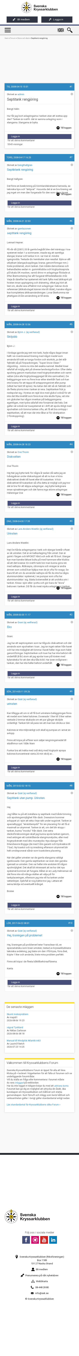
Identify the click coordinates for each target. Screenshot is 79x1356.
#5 (71, 324)
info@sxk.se (42, 1293)
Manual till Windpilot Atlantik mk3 (24, 1040)
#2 (71, 614)
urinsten (12, 704)
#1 (71, 86)
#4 (71, 444)
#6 (71, 221)
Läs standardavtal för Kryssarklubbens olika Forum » (33, 1104)
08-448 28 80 (42, 1287)
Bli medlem (23, 19)
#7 (71, 157)
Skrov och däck (23, 38)
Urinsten (12, 533)
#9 (71, 691)
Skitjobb (12, 336)
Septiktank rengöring (20, 169)
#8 (71, 785)
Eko (9, 627)
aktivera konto (61, 1086)
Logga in (58, 19)
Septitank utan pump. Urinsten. (26, 798)
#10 (70, 923)
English (61, 28)
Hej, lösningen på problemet (24, 935)
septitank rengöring (19, 233)
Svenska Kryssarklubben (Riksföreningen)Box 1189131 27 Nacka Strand (42, 1260)
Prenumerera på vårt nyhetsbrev (41, 1275)
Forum (13, 38)
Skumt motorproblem (17, 1014)
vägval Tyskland (15, 1027)
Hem (6, 38)
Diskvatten (14, 456)
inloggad (19, 1082)
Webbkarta (42, 1281)
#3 (71, 521)
